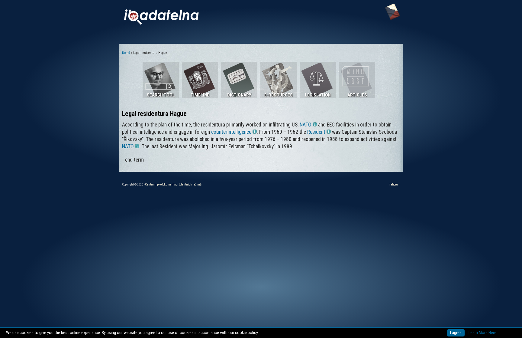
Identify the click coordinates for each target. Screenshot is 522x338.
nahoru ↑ (394, 184)
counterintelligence (231, 132)
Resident (316, 132)
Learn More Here (482, 332)
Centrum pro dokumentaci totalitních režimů (173, 184)
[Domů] (161, 23)
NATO (305, 125)
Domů (126, 53)
